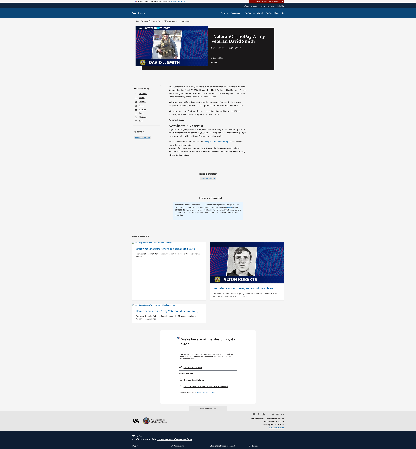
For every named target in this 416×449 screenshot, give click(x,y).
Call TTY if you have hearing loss (206, 386)
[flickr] (282, 414)
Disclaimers (253, 446)
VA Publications (177, 446)
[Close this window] (253, 332)
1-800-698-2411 (276, 427)
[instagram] (273, 414)
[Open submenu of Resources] (241, 13)
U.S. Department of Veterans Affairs (174, 439)
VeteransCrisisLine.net (205, 392)
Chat (194, 380)
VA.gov (135, 446)
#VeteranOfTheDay (208, 178)
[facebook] (268, 414)
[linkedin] (277, 414)
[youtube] (254, 414)
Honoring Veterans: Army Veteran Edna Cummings (167, 311)
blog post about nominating (216, 141)
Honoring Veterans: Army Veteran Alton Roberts (243, 288)
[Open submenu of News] (227, 13)
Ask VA (229, 207)
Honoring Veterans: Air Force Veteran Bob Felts (165, 249)
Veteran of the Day (142, 137)
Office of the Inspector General (222, 446)
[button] (283, 13)
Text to (186, 373)
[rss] (263, 414)
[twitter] (258, 414)
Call (193, 367)
